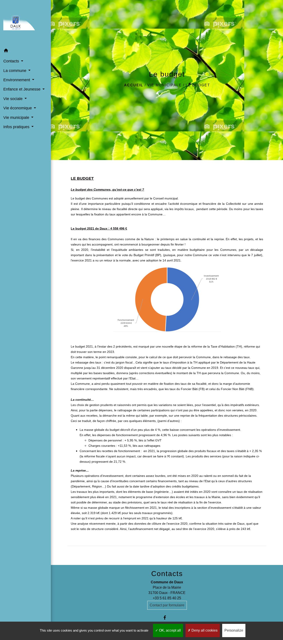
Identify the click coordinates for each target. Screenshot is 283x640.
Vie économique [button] (18, 108)
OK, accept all (169, 630)
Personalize (233, 630)
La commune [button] (15, 70)
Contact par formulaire (167, 605)
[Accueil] (25, 23)
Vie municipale (164, 85)
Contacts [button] (11, 61)
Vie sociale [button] (13, 99)
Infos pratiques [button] (17, 127)
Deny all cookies (204, 630)
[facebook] (167, 617)
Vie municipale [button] (16, 117)
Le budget (198, 85)
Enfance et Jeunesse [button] (22, 89)
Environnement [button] (17, 80)
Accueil (133, 85)
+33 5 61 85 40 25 (167, 598)
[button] (25, 51)
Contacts (167, 574)
